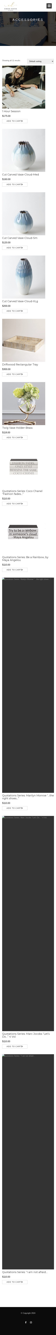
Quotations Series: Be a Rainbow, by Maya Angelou (25, 559)
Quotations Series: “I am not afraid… (24, 1272)
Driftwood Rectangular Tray (20, 364)
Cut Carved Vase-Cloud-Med (20, 174)
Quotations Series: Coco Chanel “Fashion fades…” (22, 493)
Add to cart (14, 121)
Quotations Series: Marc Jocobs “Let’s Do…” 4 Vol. (26, 1035)
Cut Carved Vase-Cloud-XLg (20, 301)
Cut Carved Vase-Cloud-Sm (19, 238)
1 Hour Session (11, 111)
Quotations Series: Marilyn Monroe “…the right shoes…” (28, 797)
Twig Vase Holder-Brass (17, 427)
